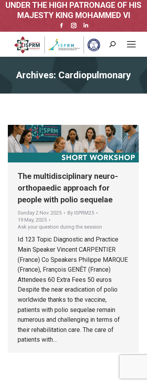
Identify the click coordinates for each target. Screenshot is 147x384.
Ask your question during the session (60, 227)
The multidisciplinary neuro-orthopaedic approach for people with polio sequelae (68, 187)
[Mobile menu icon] (131, 44)
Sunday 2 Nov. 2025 (40, 213)
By (80, 213)
